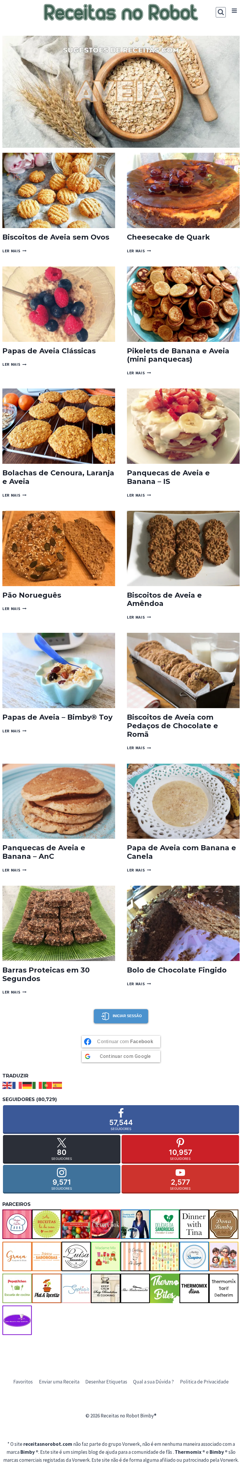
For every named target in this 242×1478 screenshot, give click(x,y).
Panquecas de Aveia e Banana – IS (168, 477)
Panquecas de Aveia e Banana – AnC (43, 852)
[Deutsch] (27, 1085)
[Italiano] (37, 1085)
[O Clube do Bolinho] (164, 1256)
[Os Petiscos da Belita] (223, 1256)
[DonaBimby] (223, 1224)
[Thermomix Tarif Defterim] (223, 1288)
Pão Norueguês (31, 595)
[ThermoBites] (164, 1288)
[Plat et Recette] (46, 1288)
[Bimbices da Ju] (76, 1224)
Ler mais (14, 250)
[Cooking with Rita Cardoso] (135, 1224)
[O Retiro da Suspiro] (194, 1256)
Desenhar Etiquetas (106, 1381)
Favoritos (23, 1381)
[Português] (47, 1085)
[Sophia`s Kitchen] (76, 1288)
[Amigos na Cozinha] (17, 1224)
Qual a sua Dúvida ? (153, 1381)
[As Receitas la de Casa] (46, 1224)
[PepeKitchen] (17, 1288)
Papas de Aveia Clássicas (49, 351)
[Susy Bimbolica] (105, 1288)
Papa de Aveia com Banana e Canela (181, 852)
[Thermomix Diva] (194, 1288)
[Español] (58, 1085)
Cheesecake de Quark (168, 237)
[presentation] (58, 190)
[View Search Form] (221, 12)
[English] (7, 1085)
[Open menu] (234, 10)
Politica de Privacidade (204, 1381)
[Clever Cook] (105, 1224)
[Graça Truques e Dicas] (17, 1256)
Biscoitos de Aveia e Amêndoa (164, 599)
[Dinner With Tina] (194, 1224)
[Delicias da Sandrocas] (164, 1224)
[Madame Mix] (105, 1256)
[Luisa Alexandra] (76, 1256)
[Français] (17, 1085)
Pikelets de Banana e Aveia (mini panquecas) (178, 355)
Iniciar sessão (127, 1016)
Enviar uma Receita (59, 1381)
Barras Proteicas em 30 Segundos (46, 974)
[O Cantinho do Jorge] (135, 1256)
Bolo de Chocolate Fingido (177, 970)
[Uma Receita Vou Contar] (17, 1320)
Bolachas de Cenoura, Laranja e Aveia (58, 477)
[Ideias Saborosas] (46, 1256)
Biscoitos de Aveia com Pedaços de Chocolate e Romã (172, 726)
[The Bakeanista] (135, 1288)
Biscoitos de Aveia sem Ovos (55, 237)
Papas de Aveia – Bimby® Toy (57, 717)
